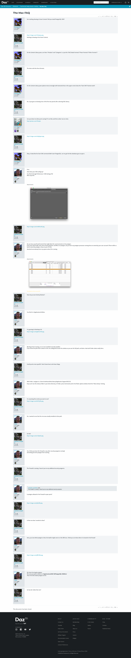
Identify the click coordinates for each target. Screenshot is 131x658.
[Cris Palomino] (18, 122)
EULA (86, 651)
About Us (75, 628)
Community (36, 2)
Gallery (89, 625)
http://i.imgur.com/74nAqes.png (35, 35)
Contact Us (60, 622)
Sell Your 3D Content (63, 632)
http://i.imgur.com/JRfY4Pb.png (35, 555)
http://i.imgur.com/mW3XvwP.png (35, 226)
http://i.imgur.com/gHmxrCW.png (35, 331)
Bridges (74, 638)
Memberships (44, 2)
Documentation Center (63, 638)
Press (74, 632)
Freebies (104, 625)
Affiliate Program (62, 635)
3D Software (20, 2)
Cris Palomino (17, 126)
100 (115, 16)
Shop (13, 2)
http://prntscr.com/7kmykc (34, 121)
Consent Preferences (63, 645)
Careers (74, 635)
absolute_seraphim (33, 488)
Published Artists (106, 628)
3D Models (27, 2)
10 (111, 16)
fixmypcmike (17, 27)
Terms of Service (73, 651)
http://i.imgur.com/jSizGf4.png (34, 503)
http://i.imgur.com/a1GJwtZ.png (35, 436)
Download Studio (116, 2)
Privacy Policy (81, 651)
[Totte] (18, 173)
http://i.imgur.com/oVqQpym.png (35, 136)
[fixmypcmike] (18, 22)
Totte (15, 177)
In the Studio (91, 622)
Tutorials (60, 625)
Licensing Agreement (63, 651)
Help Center (61, 628)
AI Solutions (53, 2)
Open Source (61, 641)
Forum (89, 628)
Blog (74, 625)
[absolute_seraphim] (18, 38)
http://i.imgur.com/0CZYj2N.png (35, 401)
